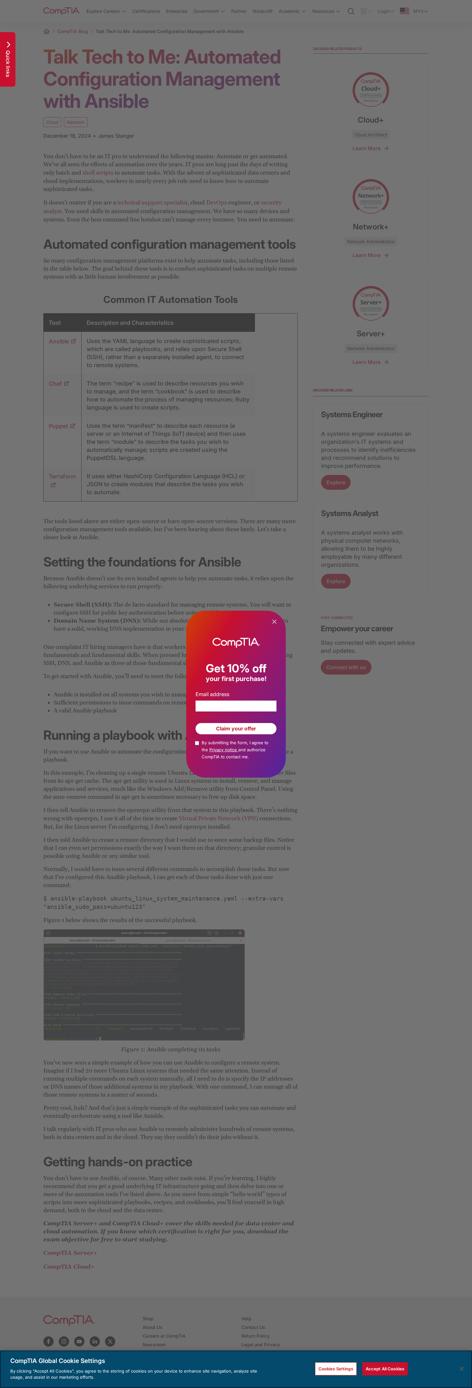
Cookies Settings (336, 1368)
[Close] (462, 1369)
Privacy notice (223, 749)
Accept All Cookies (385, 1368)
